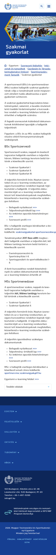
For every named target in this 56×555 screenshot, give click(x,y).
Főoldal (11, 539)
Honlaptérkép (24, 539)
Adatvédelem (40, 539)
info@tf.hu (9, 498)
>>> (35, 207)
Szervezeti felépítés (31, 65)
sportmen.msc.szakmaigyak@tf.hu (22, 373)
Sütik (27, 542)
